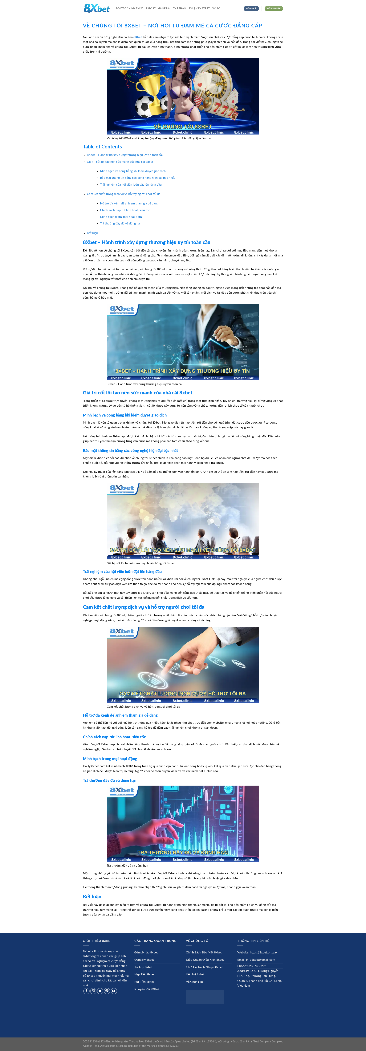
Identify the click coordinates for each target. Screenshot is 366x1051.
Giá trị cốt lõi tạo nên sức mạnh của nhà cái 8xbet (120, 161)
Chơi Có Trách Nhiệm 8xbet (204, 967)
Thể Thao (179, 8)
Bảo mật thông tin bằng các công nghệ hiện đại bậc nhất (137, 177)
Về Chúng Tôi (195, 981)
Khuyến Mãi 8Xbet (146, 989)
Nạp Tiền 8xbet (144, 974)
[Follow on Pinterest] (107, 991)
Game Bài (164, 8)
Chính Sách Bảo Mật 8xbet (204, 952)
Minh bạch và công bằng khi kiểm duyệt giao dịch (133, 171)
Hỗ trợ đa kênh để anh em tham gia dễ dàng (129, 203)
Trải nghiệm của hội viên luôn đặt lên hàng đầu (131, 184)
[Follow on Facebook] (86, 991)
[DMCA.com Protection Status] (205, 997)
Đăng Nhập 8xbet (146, 952)
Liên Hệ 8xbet (195, 974)
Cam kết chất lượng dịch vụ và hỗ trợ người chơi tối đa (123, 193)
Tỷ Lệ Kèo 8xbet (199, 8)
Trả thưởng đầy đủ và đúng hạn (120, 223)
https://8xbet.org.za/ (263, 952)
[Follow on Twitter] (100, 991)
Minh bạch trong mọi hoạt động (121, 216)
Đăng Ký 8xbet (144, 959)
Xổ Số (216, 8)
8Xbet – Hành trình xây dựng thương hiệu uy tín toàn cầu (125, 154)
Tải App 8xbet (143, 967)
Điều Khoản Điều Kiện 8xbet (205, 959)
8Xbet (137, 37)
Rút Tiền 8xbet (144, 981)
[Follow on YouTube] (114, 991)
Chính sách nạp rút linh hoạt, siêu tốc (125, 210)
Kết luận (92, 233)
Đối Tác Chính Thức (129, 8)
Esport (151, 8)
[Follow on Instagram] (93, 991)
